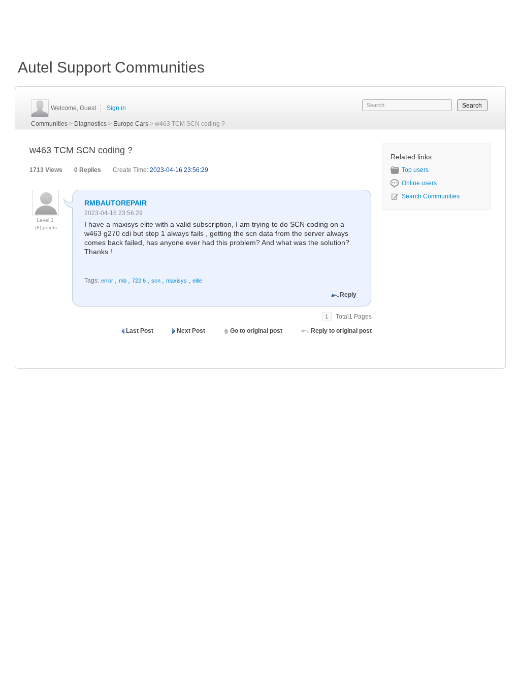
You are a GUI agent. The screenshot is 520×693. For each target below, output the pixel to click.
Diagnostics (90, 123)
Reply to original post (341, 330)
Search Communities (431, 196)
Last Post (139, 330)
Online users (419, 183)
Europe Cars (130, 123)
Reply (348, 294)
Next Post (191, 330)
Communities (49, 123)
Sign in (116, 108)
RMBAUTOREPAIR (115, 203)
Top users (415, 170)
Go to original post (256, 330)
